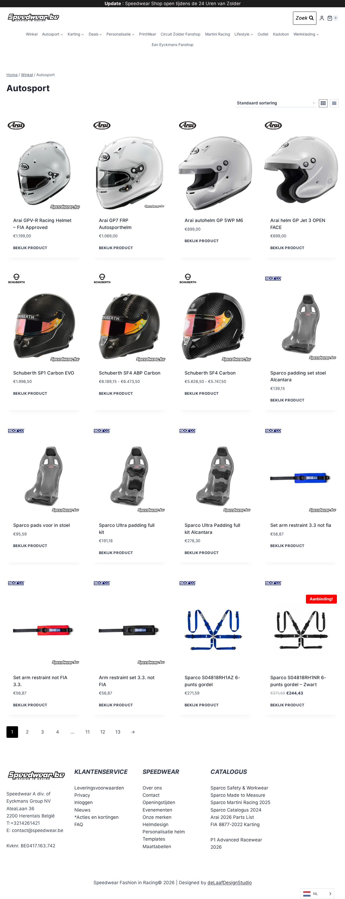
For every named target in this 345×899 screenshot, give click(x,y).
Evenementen (157, 810)
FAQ (78, 824)
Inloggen (83, 802)
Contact (151, 795)
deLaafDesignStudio (230, 882)
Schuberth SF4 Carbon (210, 373)
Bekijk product (30, 247)
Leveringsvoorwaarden (99, 788)
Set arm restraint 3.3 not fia (300, 525)
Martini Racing (217, 34)
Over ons (152, 788)
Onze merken (157, 817)
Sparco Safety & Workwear (239, 788)
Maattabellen (157, 846)
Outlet (263, 34)
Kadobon (281, 34)
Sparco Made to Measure (238, 795)
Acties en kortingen (98, 817)
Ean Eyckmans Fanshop (173, 44)
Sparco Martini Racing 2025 (240, 802)
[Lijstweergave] (334, 103)
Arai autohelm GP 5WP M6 (214, 220)
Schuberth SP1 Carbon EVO (43, 373)
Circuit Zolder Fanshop (181, 34)
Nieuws (82, 810)
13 (117, 732)
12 (102, 732)
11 (87, 732)
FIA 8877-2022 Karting (235, 824)
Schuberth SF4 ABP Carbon (129, 373)
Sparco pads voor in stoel (41, 525)
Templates (154, 839)
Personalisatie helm (164, 831)
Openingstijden (159, 802)
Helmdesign (155, 824)
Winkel (31, 34)
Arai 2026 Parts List (232, 817)
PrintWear (147, 34)
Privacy (82, 795)
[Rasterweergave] (323, 103)
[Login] (322, 18)
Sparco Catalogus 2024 (236, 810)
